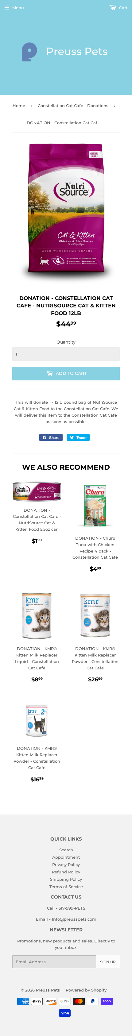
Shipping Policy (66, 879)
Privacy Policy (66, 864)
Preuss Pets (48, 990)
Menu (18, 7)
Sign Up (108, 962)
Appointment (66, 857)
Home (19, 105)
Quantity (66, 342)
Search (66, 849)
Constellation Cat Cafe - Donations (73, 105)
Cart (122, 7)
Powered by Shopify (86, 990)
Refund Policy (66, 871)
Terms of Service (66, 886)
